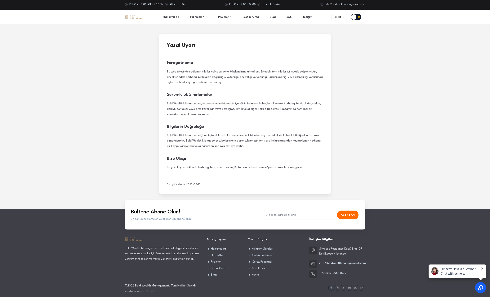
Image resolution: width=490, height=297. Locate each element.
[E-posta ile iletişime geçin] (361, 287)
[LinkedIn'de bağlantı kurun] (349, 287)
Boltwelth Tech (147, 291)
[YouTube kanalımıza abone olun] (355, 287)
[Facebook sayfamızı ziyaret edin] (331, 287)
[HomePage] (134, 17)
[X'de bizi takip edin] (343, 287)
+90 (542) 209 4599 (332, 273)
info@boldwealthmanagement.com (345, 4)
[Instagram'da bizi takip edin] (337, 287)
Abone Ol (348, 214)
